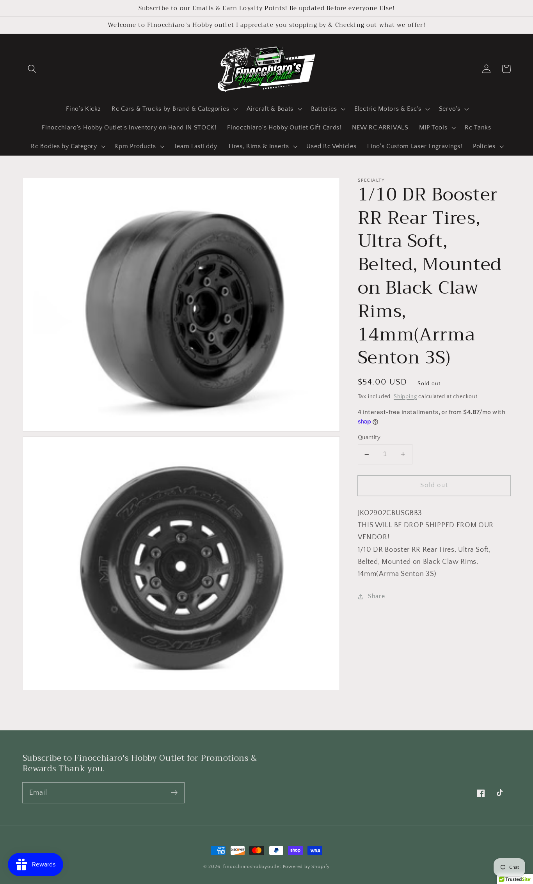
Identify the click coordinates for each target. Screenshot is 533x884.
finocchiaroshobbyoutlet (252, 866)
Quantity (369, 437)
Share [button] (376, 596)
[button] (33, 69)
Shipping (405, 396)
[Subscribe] (174, 793)
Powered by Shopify (306, 866)
